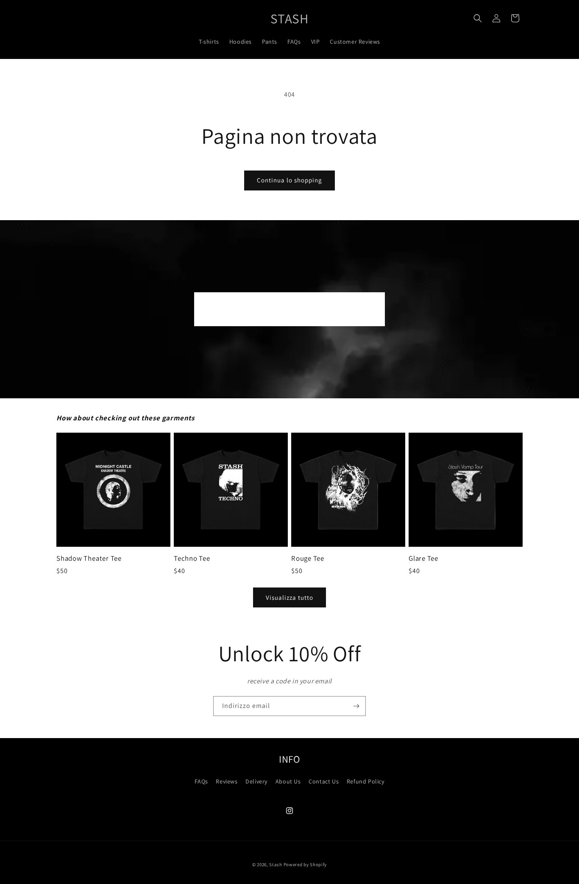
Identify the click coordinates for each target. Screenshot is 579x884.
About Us (288, 781)
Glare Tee (423, 558)
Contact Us (324, 781)
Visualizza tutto (289, 597)
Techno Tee (192, 558)
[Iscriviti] (356, 706)
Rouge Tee (307, 558)
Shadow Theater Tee (89, 558)
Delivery (256, 781)
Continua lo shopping (289, 180)
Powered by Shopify (305, 864)
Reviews (226, 781)
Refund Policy (365, 781)
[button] (477, 18)
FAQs (201, 781)
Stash (275, 864)
